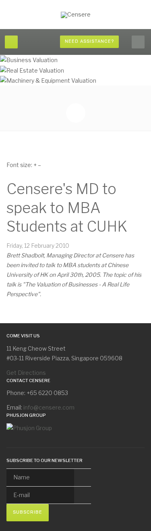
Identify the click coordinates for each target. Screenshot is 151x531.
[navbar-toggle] (11, 42)
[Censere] (76, 15)
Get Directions (26, 372)
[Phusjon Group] (29, 427)
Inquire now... (90, 76)
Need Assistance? (89, 41)
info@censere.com (48, 407)
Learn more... (45, 76)
